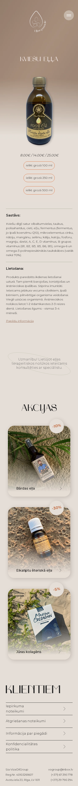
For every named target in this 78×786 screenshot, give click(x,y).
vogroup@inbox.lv (60, 769)
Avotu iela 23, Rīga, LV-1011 (23, 779)
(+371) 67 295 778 (62, 774)
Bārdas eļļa (25, 488)
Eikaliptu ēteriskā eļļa (34, 570)
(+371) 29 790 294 (62, 779)
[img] (39, 542)
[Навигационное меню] (69, 15)
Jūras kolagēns (28, 652)
